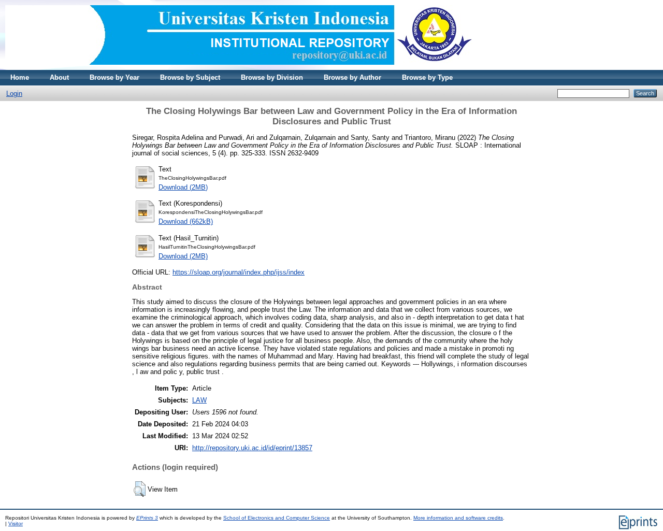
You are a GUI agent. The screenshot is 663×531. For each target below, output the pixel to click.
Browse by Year (114, 77)
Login (14, 93)
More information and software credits (458, 518)
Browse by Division (272, 77)
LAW (199, 400)
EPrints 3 (147, 518)
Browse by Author (352, 77)
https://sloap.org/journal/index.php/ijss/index (238, 272)
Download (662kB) (185, 221)
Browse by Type (427, 77)
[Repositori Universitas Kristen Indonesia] (239, 67)
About (59, 77)
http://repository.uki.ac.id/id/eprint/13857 (252, 448)
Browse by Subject (190, 77)
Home (19, 77)
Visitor (15, 523)
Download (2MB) (183, 187)
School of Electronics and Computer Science (276, 518)
